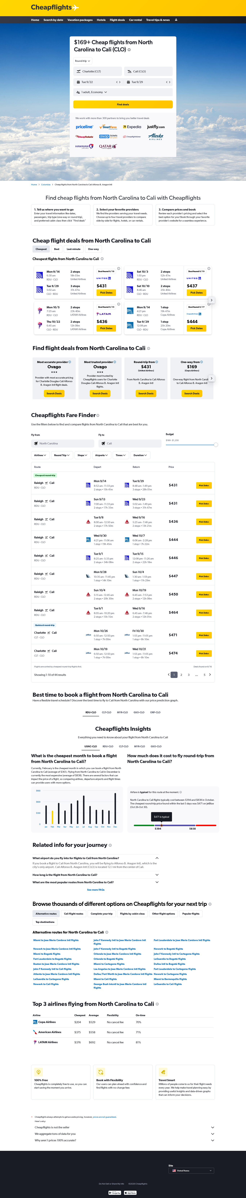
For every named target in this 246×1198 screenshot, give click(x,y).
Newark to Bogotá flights (168, 948)
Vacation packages (80, 19)
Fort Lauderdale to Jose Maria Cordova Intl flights (182, 940)
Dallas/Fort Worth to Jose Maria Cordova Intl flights (123, 974)
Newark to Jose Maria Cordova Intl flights (57, 948)
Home (35, 19)
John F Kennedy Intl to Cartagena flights (177, 953)
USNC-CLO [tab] (90, 746)
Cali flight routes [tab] (73, 913)
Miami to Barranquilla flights (170, 979)
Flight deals (117, 19)
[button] (129, 50)
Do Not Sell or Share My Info (111, 1184)
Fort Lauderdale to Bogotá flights (52, 958)
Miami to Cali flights (105, 979)
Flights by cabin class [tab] (132, 913)
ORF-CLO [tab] (155, 712)
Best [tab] (56, 249)
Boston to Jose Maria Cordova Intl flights (56, 963)
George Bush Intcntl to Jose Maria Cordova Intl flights (120, 986)
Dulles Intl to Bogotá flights (169, 963)
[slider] (216, 445)
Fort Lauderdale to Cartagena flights (175, 969)
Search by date (53, 19)
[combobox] (82, 60)
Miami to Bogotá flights (46, 953)
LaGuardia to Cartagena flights (51, 979)
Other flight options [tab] (163, 913)
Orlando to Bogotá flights (108, 958)
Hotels (101, 19)
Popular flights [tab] (190, 913)
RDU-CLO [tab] (91, 712)
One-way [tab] (93, 249)
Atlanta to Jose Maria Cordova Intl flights (56, 974)
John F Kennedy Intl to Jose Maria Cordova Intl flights (120, 942)
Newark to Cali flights (46, 984)
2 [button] (181, 675)
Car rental (135, 19)
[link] (54, 393)
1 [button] (174, 675)
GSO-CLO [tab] (139, 712)
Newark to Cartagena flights (170, 974)
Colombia (45, 184)
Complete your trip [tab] (102, 913)
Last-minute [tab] (73, 249)
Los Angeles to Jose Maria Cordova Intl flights (120, 969)
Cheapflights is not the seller (52, 1127)
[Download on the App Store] (130, 1193)
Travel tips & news (158, 19)
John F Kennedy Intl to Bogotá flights (115, 948)
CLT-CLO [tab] (106, 712)
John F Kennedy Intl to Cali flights (52, 969)
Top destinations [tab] (45, 922)
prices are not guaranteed (104, 1117)
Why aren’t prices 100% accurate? (55, 1140)
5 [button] (204, 675)
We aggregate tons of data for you (55, 1134)
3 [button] (188, 675)
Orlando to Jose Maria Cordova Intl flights (117, 953)
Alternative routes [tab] (46, 913)
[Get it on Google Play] (115, 1193)
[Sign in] (176, 20)
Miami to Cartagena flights (109, 963)
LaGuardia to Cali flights (168, 984)
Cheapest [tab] (41, 249)
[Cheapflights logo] (51, 8)
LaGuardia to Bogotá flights (170, 958)
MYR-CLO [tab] (122, 712)
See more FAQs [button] (95, 889)
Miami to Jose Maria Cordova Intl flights (56, 940)
